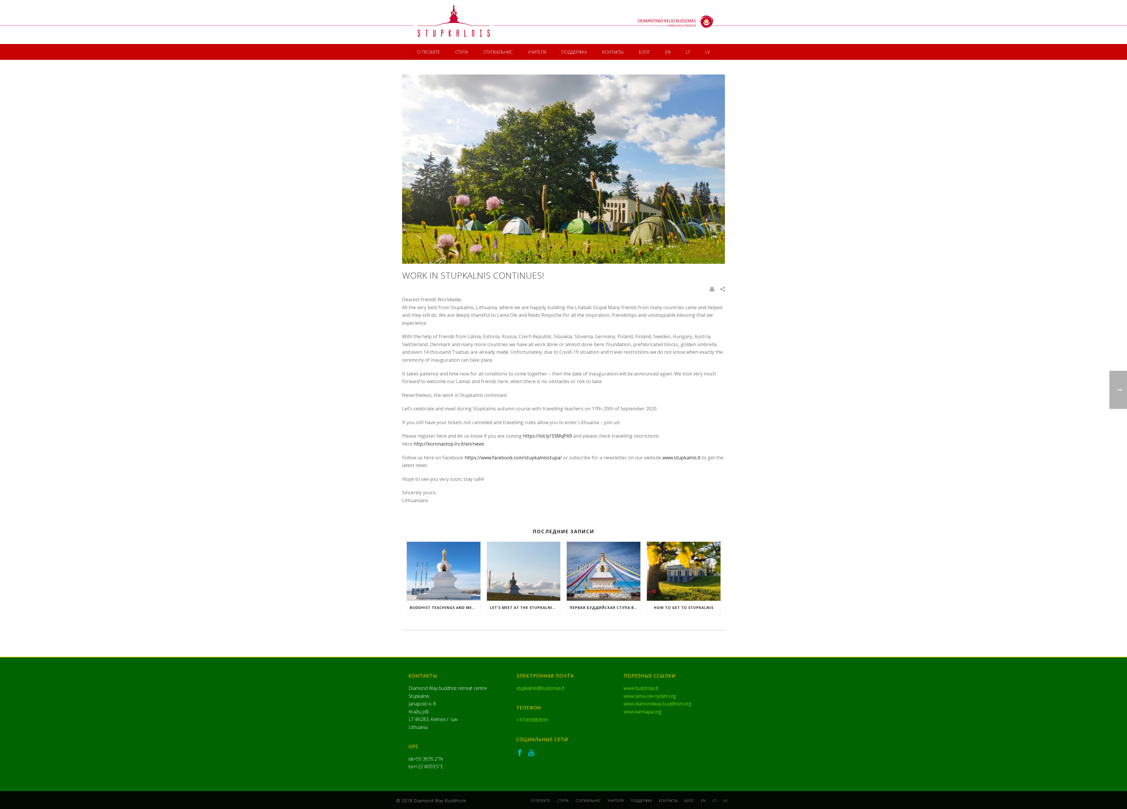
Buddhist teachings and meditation (445, 607)
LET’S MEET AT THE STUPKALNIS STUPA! (525, 607)
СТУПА (461, 52)
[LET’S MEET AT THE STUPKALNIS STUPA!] (524, 571)
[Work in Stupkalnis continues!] (563, 169)
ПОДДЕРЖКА (574, 52)
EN (668, 52)
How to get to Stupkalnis (683, 607)
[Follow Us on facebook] (519, 753)
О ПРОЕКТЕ (428, 52)
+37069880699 (532, 720)
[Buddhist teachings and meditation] (443, 571)
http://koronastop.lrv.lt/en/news (449, 444)
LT (688, 52)
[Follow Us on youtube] (531, 753)
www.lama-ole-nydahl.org (650, 696)
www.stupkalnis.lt (681, 457)
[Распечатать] (712, 289)
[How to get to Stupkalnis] (684, 571)
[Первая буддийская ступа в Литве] (603, 571)
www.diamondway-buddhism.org (657, 703)
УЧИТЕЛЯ (537, 52)
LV (707, 52)
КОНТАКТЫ (613, 52)
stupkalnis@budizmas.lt (540, 688)
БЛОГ (644, 52)
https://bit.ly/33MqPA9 (547, 436)
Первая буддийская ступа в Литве (605, 607)
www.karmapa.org (642, 711)
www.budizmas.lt (641, 688)
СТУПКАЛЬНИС (498, 52)
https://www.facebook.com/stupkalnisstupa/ (513, 457)
